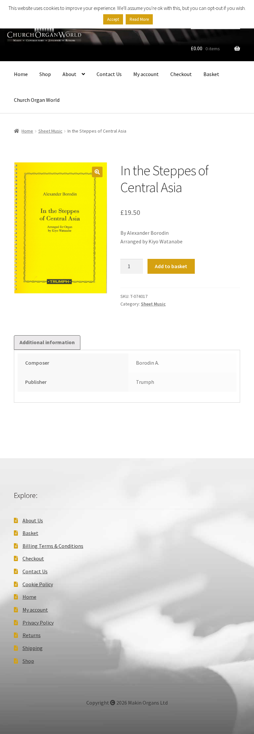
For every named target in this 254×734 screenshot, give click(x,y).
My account (146, 74)
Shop (45, 74)
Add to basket (171, 266)
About (69, 74)
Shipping (32, 648)
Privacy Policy (38, 622)
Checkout (181, 74)
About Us (32, 520)
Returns (31, 635)
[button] (97, 172)
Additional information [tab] (47, 342)
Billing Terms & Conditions (52, 546)
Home (21, 74)
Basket (211, 74)
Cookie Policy (37, 584)
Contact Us (109, 74)
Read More (139, 19)
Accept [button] (113, 19)
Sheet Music (50, 131)
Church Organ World (37, 100)
